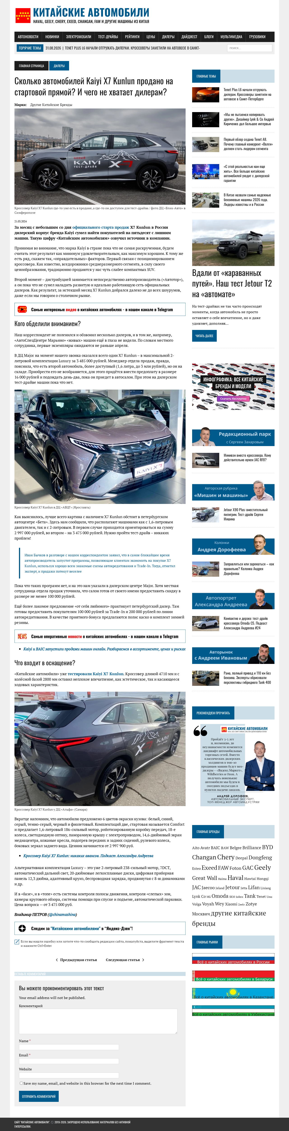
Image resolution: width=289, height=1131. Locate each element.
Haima (222, 879)
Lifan (254, 887)
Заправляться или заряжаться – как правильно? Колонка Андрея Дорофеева (249, 568)
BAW (225, 847)
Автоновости (28, 36)
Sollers (239, 896)
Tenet (261, 896)
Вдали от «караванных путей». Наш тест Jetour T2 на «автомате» (232, 282)
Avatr (205, 847)
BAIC (215, 847)
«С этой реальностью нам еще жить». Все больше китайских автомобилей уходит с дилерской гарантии (246, 173)
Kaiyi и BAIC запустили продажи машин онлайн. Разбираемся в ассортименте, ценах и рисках (104, 648)
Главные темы (206, 76)
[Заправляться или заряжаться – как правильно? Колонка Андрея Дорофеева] (205, 573)
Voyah (208, 904)
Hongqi (263, 878)
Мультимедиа (231, 36)
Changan (204, 857)
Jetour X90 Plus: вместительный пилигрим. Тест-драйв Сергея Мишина (246, 514)
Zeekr (241, 904)
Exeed (209, 867)
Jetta (244, 888)
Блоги (209, 36)
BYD (267, 847)
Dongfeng (260, 857)
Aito (195, 847)
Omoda (220, 895)
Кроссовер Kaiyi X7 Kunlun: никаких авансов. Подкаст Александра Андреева (88, 855)
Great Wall (204, 878)
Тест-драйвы (108, 36)
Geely (262, 867)
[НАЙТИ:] (249, 47)
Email (24, 1055)
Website (25, 1069)
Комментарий (31, 1005)
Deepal (241, 858)
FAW (223, 867)
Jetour (232, 887)
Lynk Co (199, 896)
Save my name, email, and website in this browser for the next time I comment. (87, 1083)
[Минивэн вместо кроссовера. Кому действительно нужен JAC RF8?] (205, 464)
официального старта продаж (100, 227)
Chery (226, 857)
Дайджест (189, 36)
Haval (235, 877)
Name (24, 1040)
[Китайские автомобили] (144, 16)
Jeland (220, 888)
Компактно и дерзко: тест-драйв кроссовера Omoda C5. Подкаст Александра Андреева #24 (246, 623)
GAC (247, 867)
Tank (250, 895)
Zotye (251, 904)
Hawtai (250, 878)
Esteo (196, 868)
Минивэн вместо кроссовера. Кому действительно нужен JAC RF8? (247, 457)
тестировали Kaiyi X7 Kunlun (96, 673)
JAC (196, 887)
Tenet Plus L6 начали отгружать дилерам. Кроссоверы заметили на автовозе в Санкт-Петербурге (247, 94)
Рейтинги (132, 36)
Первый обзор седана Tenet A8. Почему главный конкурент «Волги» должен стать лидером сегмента (248, 143)
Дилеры (168, 36)
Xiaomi (231, 904)
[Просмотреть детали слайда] (100, 309)
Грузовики (257, 36)
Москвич (201, 914)
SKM (232, 896)
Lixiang (266, 888)
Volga (196, 904)
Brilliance (251, 847)
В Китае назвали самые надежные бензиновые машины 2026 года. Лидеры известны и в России (247, 199)
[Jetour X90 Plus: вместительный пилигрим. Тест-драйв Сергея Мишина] (205, 519)
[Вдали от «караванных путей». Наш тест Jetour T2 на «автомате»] (233, 263)
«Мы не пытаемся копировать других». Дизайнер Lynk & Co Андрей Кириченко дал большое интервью (249, 119)
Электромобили (78, 36)
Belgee (236, 847)
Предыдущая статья (78, 959)
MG (209, 896)
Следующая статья (123, 959)
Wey (219, 904)
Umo (269, 896)
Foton (235, 868)
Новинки (52, 36)
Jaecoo (208, 888)
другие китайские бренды (51, 104)
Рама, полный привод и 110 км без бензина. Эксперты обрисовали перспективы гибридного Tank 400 (247, 677)
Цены (151, 36)
